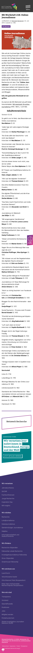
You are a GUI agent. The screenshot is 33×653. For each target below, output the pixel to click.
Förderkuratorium (8, 618)
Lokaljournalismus (8, 520)
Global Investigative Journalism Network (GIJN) (13, 622)
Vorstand (5, 600)
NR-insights (6, 506)
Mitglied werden (7, 614)
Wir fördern (6, 543)
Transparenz (6, 597)
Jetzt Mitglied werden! (12, 456)
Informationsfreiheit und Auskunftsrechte (10, 535)
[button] (3, 650)
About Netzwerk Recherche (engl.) (11, 648)
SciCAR (4, 491)
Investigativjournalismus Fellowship (14, 555)
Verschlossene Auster (9, 577)
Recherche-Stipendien (10, 548)
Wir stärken (6, 513)
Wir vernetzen (7, 483)
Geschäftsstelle (7, 604)
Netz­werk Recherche (17, 21)
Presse (18, 646)
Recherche (5, 517)
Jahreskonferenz (8, 488)
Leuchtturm (6, 573)
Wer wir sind (7, 592)
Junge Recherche (8, 498)
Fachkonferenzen (8, 495)
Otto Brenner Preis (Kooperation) (13, 580)
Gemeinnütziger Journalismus (12, 528)
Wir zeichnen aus (8, 569)
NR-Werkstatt (6, 26)
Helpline (4, 531)
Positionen (5, 607)
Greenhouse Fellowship (10, 562)
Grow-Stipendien (8, 558)
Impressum (13, 646)
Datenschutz (5, 646)
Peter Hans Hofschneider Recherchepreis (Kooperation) (12, 584)
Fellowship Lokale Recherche (12, 551)
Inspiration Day (7, 502)
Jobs (3, 611)
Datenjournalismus (8, 524)
